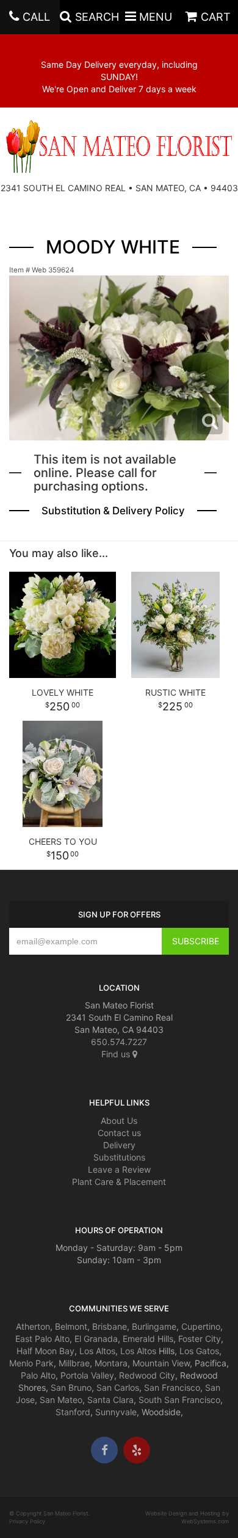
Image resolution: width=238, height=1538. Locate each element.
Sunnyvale (116, 1412)
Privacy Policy (27, 1521)
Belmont (71, 1326)
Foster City (199, 1338)
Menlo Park (31, 1363)
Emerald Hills (148, 1338)
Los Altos (97, 1351)
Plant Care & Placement (119, 1181)
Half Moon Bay (45, 1351)
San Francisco (172, 1387)
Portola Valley (87, 1375)
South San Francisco (179, 1399)
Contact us (119, 1133)
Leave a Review (119, 1169)
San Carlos (117, 1387)
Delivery (119, 1145)
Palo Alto (38, 1375)
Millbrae (74, 1363)
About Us (119, 1120)
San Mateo (61, 1399)
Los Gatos (199, 1351)
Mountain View (161, 1363)
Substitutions (119, 1157)
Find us (116, 1054)
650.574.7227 (119, 1042)
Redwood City (147, 1375)
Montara (111, 1363)
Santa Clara (110, 1399)
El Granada (96, 1338)
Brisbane (109, 1326)
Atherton (33, 1326)
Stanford (73, 1412)
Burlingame (154, 1326)
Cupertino (200, 1326)
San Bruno (71, 1387)
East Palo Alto (42, 1338)
